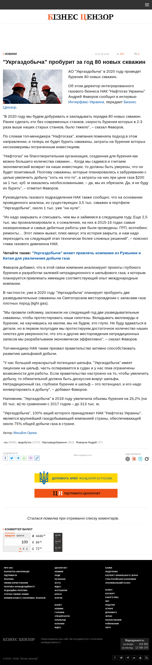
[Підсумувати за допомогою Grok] (146, 458)
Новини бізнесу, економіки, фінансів (25, 598)
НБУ (107, 601)
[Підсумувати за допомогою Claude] (134, 458)
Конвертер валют (19, 529)
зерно (108, 616)
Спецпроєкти (62, 616)
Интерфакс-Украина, (86, 102)
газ (10, 442)
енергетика (112, 597)
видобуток (29, 442)
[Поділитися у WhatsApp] (24, 457)
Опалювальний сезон (117, 583)
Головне (60, 612)
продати (10, 535)
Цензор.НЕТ (61, 568)
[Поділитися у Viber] (30, 457)
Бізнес (58, 605)
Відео (58, 587)
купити (20, 535)
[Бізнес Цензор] (80, 17)
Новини (11, 53)
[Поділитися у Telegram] (18, 457)
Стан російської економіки (120, 579)
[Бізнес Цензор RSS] (146, 657)
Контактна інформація (16, 571)
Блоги (58, 594)
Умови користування (16, 583)
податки (110, 605)
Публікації (60, 620)
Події (57, 575)
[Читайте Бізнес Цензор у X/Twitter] (121, 657)
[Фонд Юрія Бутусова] (76, 478)
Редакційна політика (16, 590)
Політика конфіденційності (19, 587)
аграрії (109, 609)
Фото (58, 583)
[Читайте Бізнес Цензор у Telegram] (127, 657)
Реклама (9, 579)
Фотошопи (61, 590)
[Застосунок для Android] (134, 657)
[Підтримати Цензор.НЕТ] (76, 493)
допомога (111, 612)
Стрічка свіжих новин (16, 594)
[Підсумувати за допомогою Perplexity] (140, 458)
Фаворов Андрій (89, 442)
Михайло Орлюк (25, 433)
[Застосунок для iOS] (140, 657)
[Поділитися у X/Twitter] (11, 457)
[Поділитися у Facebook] (5, 457)
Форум (58, 598)
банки (108, 568)
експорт (110, 593)
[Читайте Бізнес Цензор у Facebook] (115, 657)
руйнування (112, 624)
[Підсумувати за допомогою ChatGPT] (127, 458)
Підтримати (10, 575)
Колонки (59, 624)
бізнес (109, 590)
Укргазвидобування (58, 442)
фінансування (113, 620)
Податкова (111, 571)
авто (108, 627)
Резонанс (60, 579)
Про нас (8, 568)
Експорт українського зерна (121, 575)
